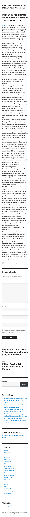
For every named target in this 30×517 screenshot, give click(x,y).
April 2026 (7, 459)
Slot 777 (4, 25)
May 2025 (7, 484)
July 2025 (7, 479)
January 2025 (8, 493)
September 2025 (9, 475)
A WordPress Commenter (10, 435)
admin (6, 263)
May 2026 (7, 457)
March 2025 (8, 488)
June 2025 (7, 482)
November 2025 (9, 470)
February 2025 (8, 491)
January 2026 (8, 466)
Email (4, 314)
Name (4, 306)
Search (4, 381)
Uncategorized (8, 506)
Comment (6, 282)
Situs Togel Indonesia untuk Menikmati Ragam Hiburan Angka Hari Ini (15, 420)
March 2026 (8, 461)
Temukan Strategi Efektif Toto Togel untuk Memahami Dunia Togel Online (15, 400)
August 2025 (8, 477)
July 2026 (7, 452)
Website (5, 322)
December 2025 (9, 468)
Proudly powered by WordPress (12, 514)
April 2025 (7, 486)
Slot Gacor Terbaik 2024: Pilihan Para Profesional (14, 6)
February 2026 (8, 464)
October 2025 (8, 473)
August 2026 (8, 450)
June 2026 (7, 455)
